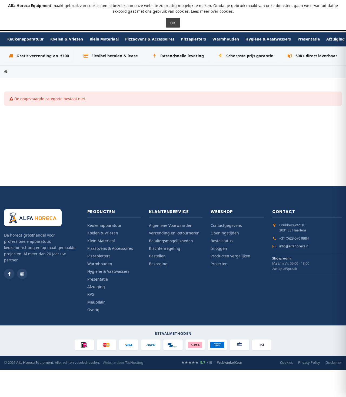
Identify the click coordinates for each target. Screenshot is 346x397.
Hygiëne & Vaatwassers (268, 39)
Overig (93, 309)
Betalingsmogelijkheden (171, 240)
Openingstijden (225, 232)
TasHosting (134, 362)
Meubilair (96, 302)
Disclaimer (333, 362)
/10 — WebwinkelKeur (211, 362)
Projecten (219, 263)
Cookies (286, 362)
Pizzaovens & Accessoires (149, 39)
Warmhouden (225, 39)
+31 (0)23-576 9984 (294, 238)
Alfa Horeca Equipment (34, 362)
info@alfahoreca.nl (294, 246)
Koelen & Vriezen (66, 39)
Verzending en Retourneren (174, 232)
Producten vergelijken (230, 255)
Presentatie (309, 39)
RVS (90, 294)
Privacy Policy (309, 362)
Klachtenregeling (164, 248)
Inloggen (219, 248)
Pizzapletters (193, 39)
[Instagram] (22, 274)
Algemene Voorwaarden (170, 225)
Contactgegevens (226, 225)
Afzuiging (96, 286)
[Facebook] (9, 274)
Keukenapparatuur (25, 39)
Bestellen (157, 255)
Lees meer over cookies (212, 11)
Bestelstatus (222, 240)
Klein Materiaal (104, 39)
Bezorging (158, 263)
